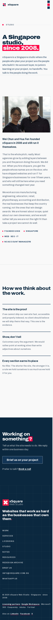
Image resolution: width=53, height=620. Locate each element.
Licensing (8, 541)
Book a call (25, 469)
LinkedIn (14, 614)
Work (5, 531)
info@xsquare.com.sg (15, 573)
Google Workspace (30, 604)
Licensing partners (11, 604)
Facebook (25, 614)
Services (7, 536)
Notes (6, 552)
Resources (9, 557)
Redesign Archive (12, 563)
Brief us (7, 568)
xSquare (13, 4)
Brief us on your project (22, 459)
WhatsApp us (9, 579)
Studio (6, 547)
